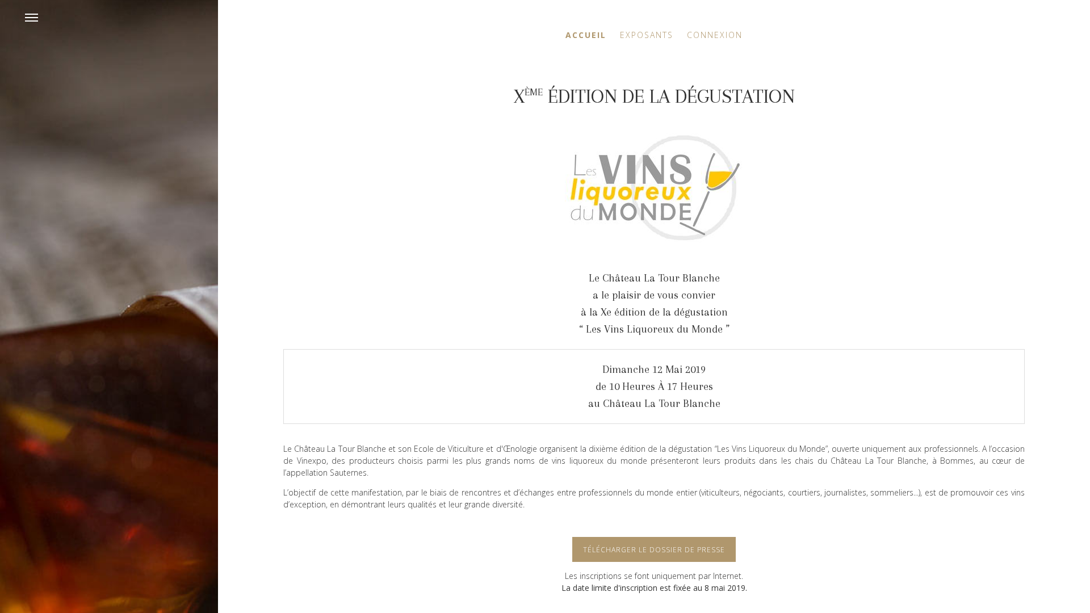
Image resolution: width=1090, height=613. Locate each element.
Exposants (646, 35)
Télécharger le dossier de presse (654, 550)
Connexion (715, 35)
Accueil (585, 35)
